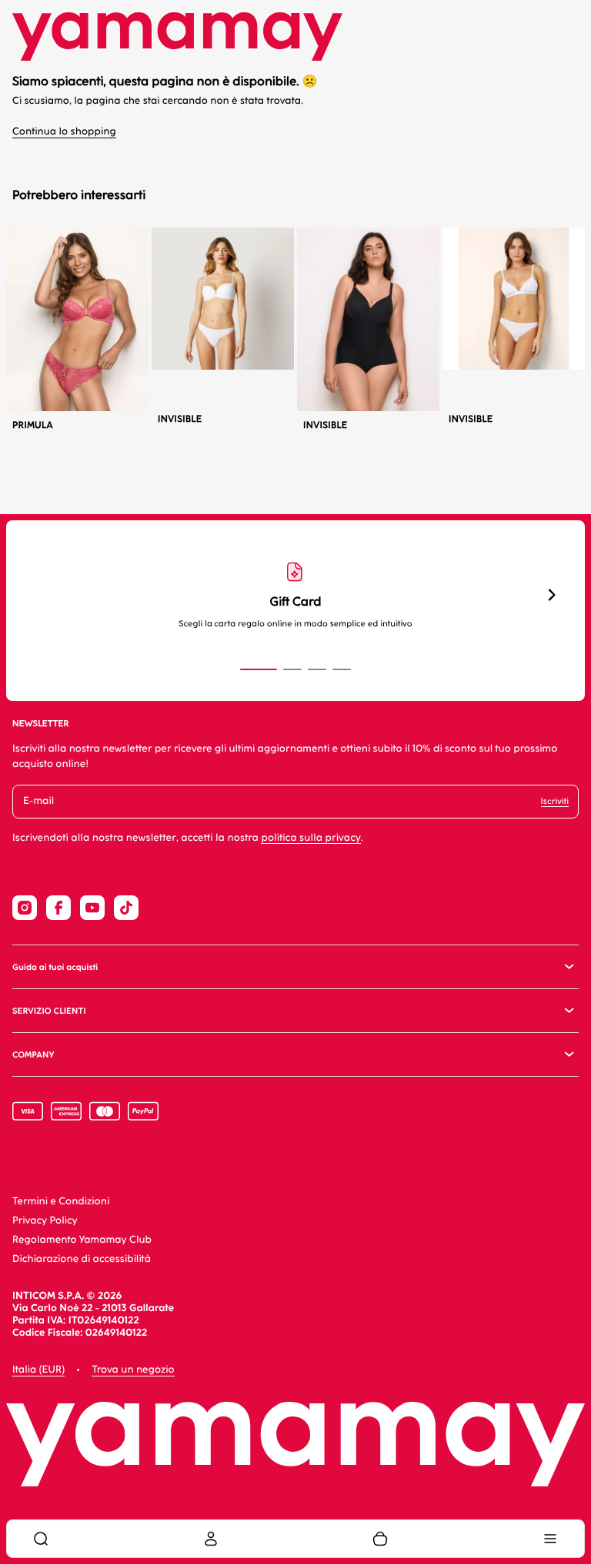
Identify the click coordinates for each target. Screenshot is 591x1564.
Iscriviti (555, 801)
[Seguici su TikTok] (126, 907)
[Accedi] (211, 1538)
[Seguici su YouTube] (92, 907)
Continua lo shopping (64, 132)
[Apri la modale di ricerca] (41, 1538)
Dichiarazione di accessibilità (81, 1259)
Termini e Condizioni (60, 1201)
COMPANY (33, 1055)
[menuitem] (41, 1538)
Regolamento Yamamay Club (82, 1240)
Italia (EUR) (38, 1370)
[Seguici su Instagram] (24, 907)
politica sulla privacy (311, 838)
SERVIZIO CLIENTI (49, 1011)
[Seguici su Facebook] (58, 907)
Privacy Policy (45, 1221)
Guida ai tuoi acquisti (55, 967)
